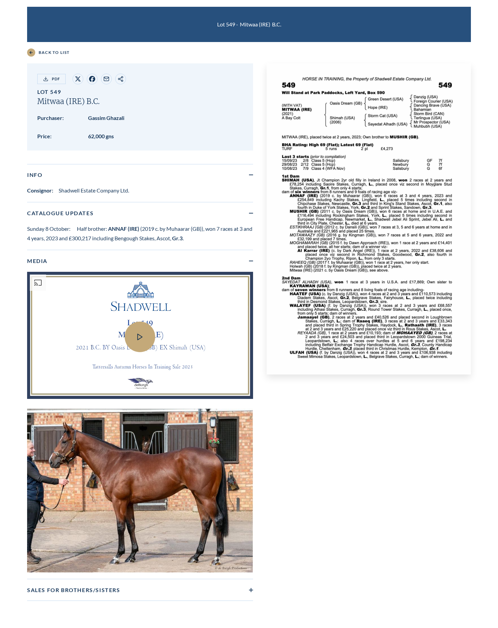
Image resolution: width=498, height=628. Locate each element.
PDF (56, 79)
